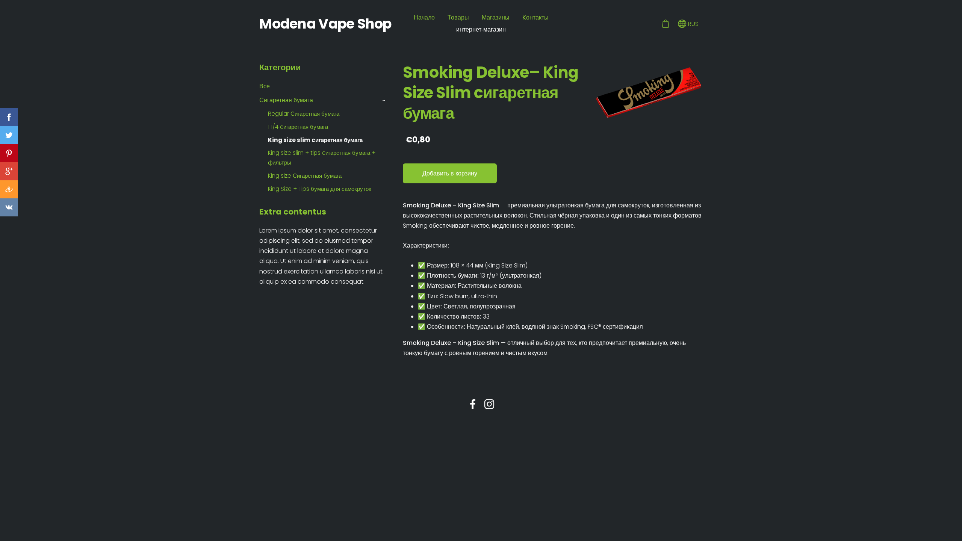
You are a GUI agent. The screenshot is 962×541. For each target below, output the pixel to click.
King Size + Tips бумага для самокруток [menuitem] (319, 189)
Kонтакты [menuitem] (535, 17)
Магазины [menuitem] (496, 17)
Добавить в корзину (449, 173)
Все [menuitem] (264, 86)
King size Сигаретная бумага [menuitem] (305, 176)
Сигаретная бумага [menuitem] (286, 100)
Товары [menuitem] (458, 17)
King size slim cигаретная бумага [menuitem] (315, 140)
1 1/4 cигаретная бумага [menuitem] (298, 127)
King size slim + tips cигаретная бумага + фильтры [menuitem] (321, 157)
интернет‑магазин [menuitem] (481, 29)
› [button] (384, 100)
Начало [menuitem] (424, 17)
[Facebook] (472, 404)
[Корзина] (665, 23)
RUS (693, 24)
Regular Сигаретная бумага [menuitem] (303, 114)
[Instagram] (489, 404)
